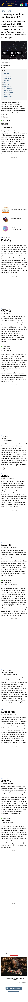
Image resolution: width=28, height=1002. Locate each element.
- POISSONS (7, 97)
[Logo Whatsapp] (21, 4)
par (5, 65)
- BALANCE (7, 86)
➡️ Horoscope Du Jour (13, 988)
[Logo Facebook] (26, 4)
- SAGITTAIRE (8, 90)
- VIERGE (6, 84)
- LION (5, 82)
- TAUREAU (7, 76)
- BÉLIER (6, 74)
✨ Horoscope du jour (10, 1)
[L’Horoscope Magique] (2, 4)
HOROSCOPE (6, 11)
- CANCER (6, 80)
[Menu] (16, 4)
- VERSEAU (7, 95)
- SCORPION (7, 88)
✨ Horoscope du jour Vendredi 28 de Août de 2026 (14, 979)
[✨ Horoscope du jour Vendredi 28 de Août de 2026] (14, 966)
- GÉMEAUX (7, 78)
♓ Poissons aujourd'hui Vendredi (21, 1)
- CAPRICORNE (8, 92)
